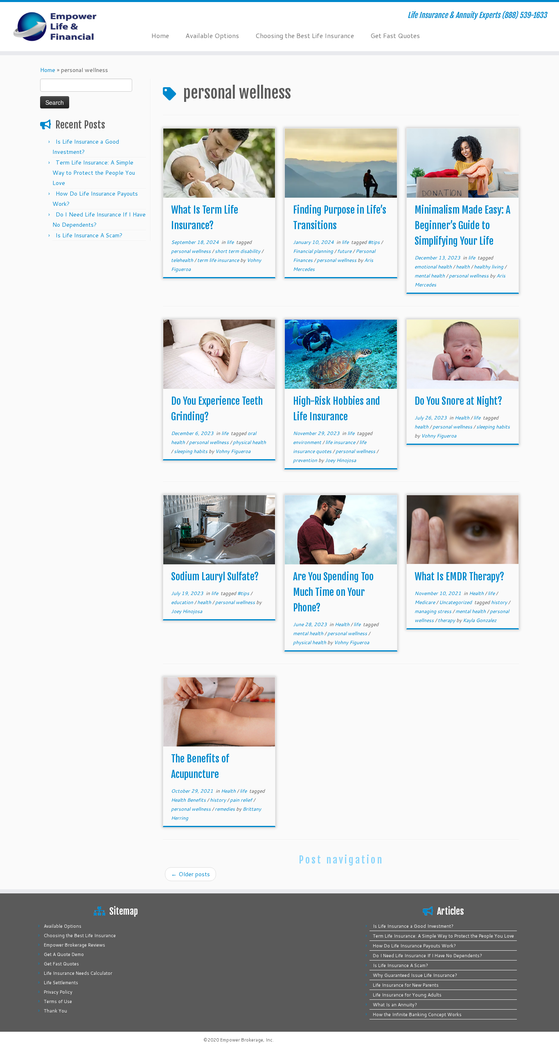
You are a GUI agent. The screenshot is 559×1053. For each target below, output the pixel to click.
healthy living (489, 266)
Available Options (212, 35)
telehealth (182, 260)
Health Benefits (189, 799)
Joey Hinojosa (340, 460)
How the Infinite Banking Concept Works (417, 1014)
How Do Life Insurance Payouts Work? (414, 946)
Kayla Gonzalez (479, 620)
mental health (430, 275)
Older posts (190, 874)
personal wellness (191, 251)
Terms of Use (58, 1001)
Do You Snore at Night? (458, 401)
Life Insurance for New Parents (406, 985)
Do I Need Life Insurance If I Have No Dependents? (427, 955)
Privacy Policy (58, 992)
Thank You (55, 1011)
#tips (374, 242)
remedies (225, 808)
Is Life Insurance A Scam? (89, 235)
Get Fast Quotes (395, 35)
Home (160, 35)
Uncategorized (456, 602)
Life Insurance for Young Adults (407, 995)
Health (463, 417)
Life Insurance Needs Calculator (78, 973)
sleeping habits (191, 451)
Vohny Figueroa (232, 451)
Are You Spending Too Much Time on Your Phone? (333, 592)
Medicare (425, 602)
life (231, 242)
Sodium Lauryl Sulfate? (215, 576)
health (463, 266)
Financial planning (313, 251)
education (182, 602)
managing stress (434, 611)
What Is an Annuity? (395, 1004)
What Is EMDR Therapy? (459, 576)
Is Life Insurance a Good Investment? (413, 926)
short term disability (238, 251)
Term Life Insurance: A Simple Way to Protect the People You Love (93, 172)
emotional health (434, 266)
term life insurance (218, 260)
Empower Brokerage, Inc (246, 1040)
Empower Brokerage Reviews (74, 945)
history (499, 602)
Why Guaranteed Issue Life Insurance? (415, 975)
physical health (249, 442)
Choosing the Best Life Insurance (304, 35)
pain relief (241, 799)
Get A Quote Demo (64, 954)
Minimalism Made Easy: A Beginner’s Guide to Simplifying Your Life (462, 225)
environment (307, 442)
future (345, 251)
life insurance (340, 442)
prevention (305, 460)
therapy (447, 620)
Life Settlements (61, 982)
